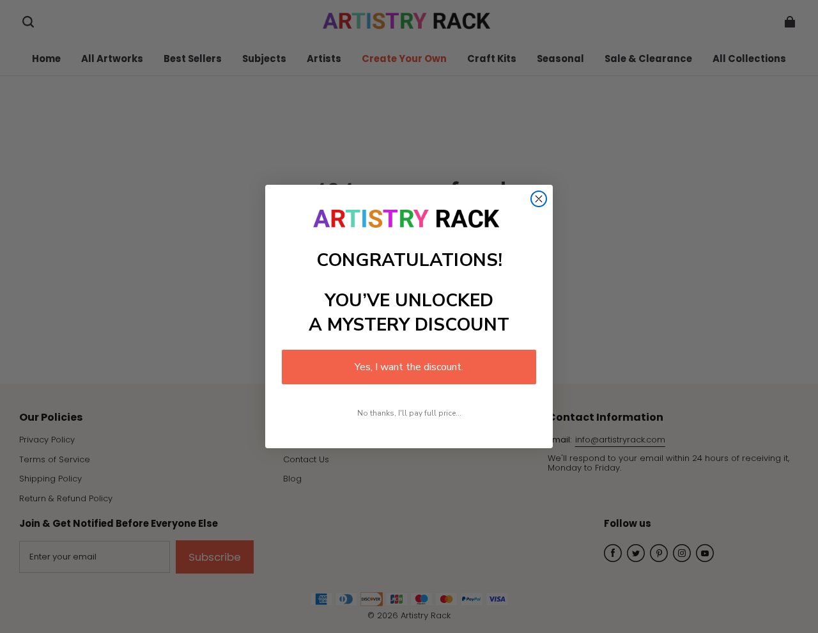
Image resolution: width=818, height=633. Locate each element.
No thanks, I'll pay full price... (409, 413)
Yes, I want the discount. (409, 367)
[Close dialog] (538, 199)
